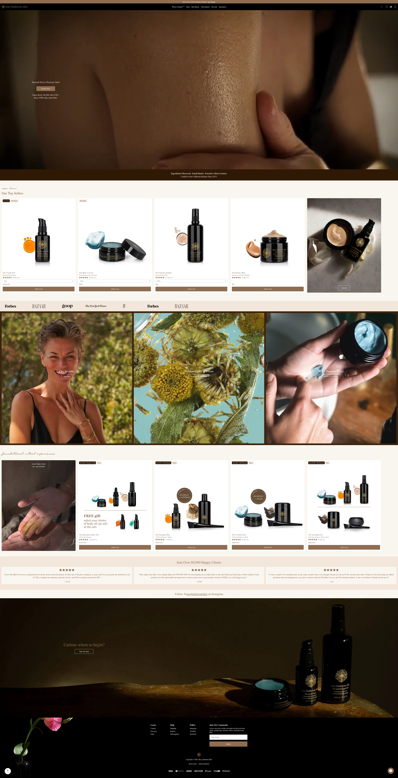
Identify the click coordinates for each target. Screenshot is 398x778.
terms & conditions (204, 764)
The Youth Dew (9, 272)
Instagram (193, 728)
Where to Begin (178, 6)
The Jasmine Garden (163, 272)
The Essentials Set (315, 534)
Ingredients (222, 7)
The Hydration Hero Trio (89, 534)
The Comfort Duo (239, 534)
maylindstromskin (196, 594)
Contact (153, 728)
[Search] (381, 6)
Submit (228, 744)
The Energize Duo (162, 534)
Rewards (214, 7)
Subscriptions (205, 7)
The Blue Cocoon (86, 272)
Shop (188, 7)
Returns (172, 731)
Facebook (193, 734)
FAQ (152, 734)
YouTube (193, 731)
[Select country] (391, 7)
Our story (154, 731)
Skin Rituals (195, 7)
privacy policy (193, 764)
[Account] (386, 6)
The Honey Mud (238, 272)
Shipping (173, 728)
